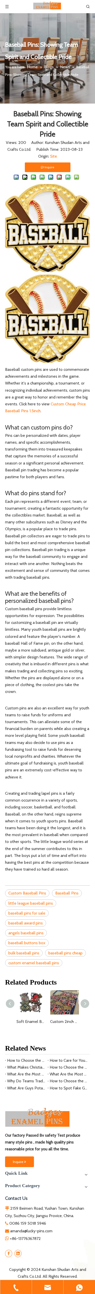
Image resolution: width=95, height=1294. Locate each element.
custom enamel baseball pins (33, 962)
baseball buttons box (26, 942)
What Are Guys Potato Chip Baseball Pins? (26, 1088)
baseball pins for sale (26, 913)
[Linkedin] (18, 1253)
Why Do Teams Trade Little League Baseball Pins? (26, 1081)
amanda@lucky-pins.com (31, 1231)
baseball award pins (25, 923)
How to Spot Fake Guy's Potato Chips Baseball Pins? (69, 1088)
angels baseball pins (26, 933)
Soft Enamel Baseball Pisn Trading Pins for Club (30, 1021)
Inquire (18, 1161)
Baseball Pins (67, 893)
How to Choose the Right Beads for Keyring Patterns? (26, 1060)
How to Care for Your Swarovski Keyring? (69, 1060)
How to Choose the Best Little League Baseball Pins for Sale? (69, 1081)
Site (53, 156)
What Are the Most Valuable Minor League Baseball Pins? (69, 1074)
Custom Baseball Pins (27, 893)
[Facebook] (8, 1253)
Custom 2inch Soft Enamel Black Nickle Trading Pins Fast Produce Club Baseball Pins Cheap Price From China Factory (64, 1021)
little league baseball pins (30, 903)
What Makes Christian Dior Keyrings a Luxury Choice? (26, 1067)
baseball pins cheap (65, 953)
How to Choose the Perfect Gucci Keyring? (69, 1067)
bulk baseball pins (23, 953)
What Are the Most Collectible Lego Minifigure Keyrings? (26, 1074)
